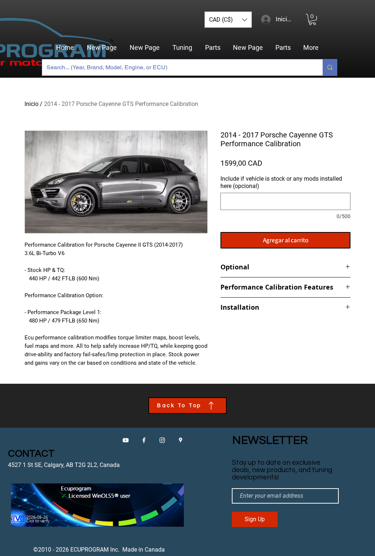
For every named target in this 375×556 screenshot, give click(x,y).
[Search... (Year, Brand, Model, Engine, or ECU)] (330, 67)
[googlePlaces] (180, 440)
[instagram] (162, 440)
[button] (228, 19)
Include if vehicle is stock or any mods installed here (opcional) (281, 182)
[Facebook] (144, 440)
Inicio (31, 103)
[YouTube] (125, 440)
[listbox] (228, 19)
